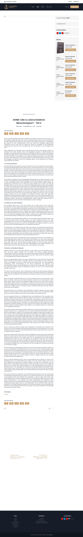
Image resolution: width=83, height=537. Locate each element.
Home (33, 6)
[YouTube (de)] (58, 33)
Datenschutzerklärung (41, 521)
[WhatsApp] (22, 133)
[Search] (68, 6)
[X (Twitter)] (11, 133)
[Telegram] (17, 133)
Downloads (76, 1)
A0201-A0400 (38, 126)
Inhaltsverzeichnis (15, 522)
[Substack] (66, 33)
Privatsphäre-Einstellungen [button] (41, 522)
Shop (15, 527)
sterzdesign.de (50, 534)
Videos (42, 6)
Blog (38, 6)
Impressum (41, 519)
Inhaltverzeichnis (61, 23)
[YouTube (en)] (62, 33)
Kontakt (70, 1)
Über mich (49, 6)
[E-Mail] (27, 133)
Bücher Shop (75, 6)
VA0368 (6, 394)
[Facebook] (6, 133)
